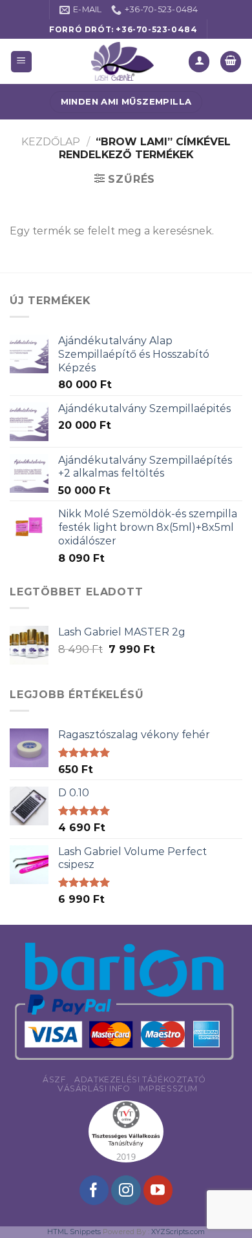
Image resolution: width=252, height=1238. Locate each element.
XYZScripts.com (178, 1231)
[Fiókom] (199, 61)
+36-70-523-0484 (156, 29)
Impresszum (168, 1088)
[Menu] (21, 61)
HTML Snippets (74, 1231)
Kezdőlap (50, 142)
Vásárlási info (94, 1088)
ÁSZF (54, 1079)
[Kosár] (230, 61)
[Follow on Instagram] (125, 1190)
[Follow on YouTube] (158, 1190)
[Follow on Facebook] (94, 1190)
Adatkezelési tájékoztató (140, 1079)
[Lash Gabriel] (122, 61)
